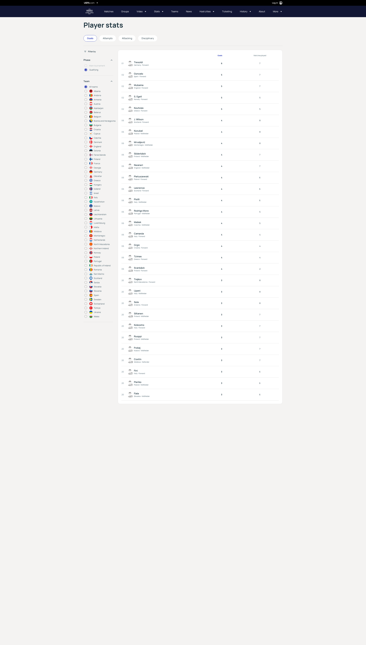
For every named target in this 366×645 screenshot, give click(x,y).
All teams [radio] (93, 86)
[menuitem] (109, 11)
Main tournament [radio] (97, 65)
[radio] (99, 91)
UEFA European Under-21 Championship (89, 11)
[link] (108, 11)
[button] (141, 11)
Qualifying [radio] (93, 69)
